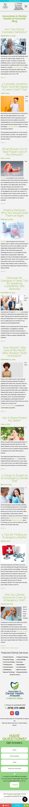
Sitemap (10, 795)
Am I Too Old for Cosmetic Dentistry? (14, 30)
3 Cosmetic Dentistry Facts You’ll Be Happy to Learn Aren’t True (14, 87)
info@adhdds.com (18, 9)
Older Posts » (15, 648)
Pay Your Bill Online (14, 1)
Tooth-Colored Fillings (9, 662)
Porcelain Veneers (21, 667)
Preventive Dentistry (8, 657)
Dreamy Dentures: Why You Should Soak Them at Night (14, 213)
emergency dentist (17, 520)
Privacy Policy (17, 795)
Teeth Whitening (7, 669)
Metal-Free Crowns (21, 669)
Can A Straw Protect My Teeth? (14, 419)
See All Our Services (15, 674)
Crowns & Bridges (21, 659)
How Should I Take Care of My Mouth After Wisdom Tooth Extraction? (14, 351)
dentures (3, 178)
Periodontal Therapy (8, 659)
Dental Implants (20, 664)
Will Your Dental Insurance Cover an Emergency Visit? (15, 597)
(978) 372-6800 (19, 8)
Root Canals (19, 662)
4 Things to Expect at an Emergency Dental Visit (14, 478)
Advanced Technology (9, 672)
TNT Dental (22, 796)
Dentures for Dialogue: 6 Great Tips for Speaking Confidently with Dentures (14, 283)
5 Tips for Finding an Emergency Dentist (14, 536)
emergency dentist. (22, 631)
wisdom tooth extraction (8, 405)
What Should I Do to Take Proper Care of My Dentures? (14, 152)
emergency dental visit (15, 518)
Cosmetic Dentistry (8, 667)
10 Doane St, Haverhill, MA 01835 (18, 5)
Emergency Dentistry (21, 672)
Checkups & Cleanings (22, 657)
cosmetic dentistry (18, 67)
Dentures (3, 241)
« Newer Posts (5, 648)
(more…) (3, 77)
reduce (16, 459)
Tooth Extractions (7, 664)
